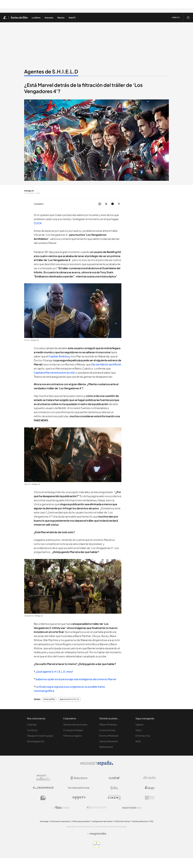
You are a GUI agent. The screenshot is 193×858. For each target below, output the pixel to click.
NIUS (138, 741)
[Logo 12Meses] (149, 798)
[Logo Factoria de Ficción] (79, 787)
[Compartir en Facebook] (118, 204)
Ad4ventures (106, 746)
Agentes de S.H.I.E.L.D (51, 71)
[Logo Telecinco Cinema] (114, 797)
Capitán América (59, 356)
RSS (151, 821)
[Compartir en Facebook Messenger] (112, 204)
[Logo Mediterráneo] (132, 807)
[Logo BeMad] (43, 797)
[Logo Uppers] (79, 797)
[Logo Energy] (150, 787)
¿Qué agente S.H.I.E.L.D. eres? (54, 671)
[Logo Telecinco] (78, 777)
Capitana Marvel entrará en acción (54, 372)
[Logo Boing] (114, 787)
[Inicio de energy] (5, 17)
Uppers (139, 724)
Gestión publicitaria (140, 821)
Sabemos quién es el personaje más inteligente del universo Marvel (75, 679)
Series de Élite (19, 17)
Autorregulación (35, 741)
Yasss (138, 730)
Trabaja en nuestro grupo (40, 735)
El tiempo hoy (142, 735)
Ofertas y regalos (72, 735)
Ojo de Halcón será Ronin (106, 364)
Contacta (32, 730)
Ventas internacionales (75, 724)
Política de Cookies (122, 821)
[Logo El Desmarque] (43, 788)
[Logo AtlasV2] (61, 807)
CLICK (38, 223)
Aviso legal (44, 821)
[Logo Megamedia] (98, 834)
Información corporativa (60, 821)
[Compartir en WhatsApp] (99, 204)
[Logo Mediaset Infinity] (43, 777)
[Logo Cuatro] (114, 777)
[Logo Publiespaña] (96, 807)
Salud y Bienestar (108, 741)
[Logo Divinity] (149, 777)
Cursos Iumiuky (107, 730)
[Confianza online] (96, 847)
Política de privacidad (80, 821)
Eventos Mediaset (109, 735)
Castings (32, 724)
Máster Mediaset (108, 724)
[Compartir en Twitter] (106, 204)
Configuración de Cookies (101, 821)
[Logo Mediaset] (96, 765)
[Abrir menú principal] (188, 17)
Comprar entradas (73, 730)
